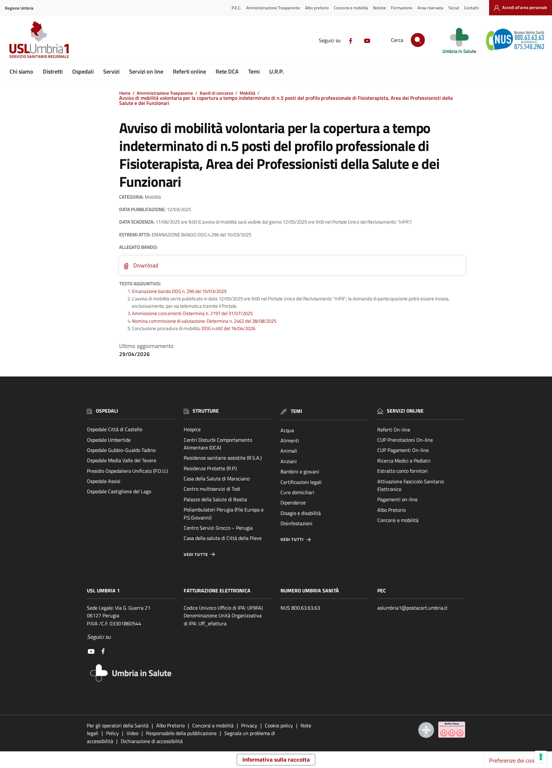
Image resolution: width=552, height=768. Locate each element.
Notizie (379, 7)
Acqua (287, 430)
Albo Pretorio (391, 510)
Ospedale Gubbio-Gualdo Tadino (121, 450)
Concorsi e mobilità (351, 7)
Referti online (189, 71)
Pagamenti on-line (397, 499)
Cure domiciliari (297, 492)
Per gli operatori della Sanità (118, 725)
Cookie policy (279, 725)
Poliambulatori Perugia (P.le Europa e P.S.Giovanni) (224, 513)
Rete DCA (227, 71)
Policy (112, 733)
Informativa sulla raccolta (276, 759)
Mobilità (247, 93)
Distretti (53, 71)
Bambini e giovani (299, 471)
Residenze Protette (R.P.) (210, 468)
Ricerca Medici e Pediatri (404, 460)
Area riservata (430, 7)
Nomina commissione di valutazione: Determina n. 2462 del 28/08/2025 (204, 321)
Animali (288, 451)
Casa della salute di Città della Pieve (223, 538)
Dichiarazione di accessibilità (152, 741)
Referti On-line (393, 429)
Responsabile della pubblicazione (181, 733)
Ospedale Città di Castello (114, 429)
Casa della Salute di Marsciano (216, 478)
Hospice (192, 429)
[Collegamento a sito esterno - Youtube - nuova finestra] (367, 40)
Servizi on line (146, 71)
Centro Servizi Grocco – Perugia (218, 528)
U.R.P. (276, 71)
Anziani (288, 461)
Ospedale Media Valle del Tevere (121, 460)
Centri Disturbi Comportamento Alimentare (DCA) (218, 443)
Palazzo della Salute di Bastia (215, 499)
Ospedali (83, 71)
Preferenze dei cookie (515, 760)
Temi (254, 71)
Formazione (401, 7)
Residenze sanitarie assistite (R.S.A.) (223, 458)
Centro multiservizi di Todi (212, 489)
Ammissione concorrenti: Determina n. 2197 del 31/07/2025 (192, 313)
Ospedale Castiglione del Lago (119, 491)
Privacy (249, 725)
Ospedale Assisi (103, 481)
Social (453, 7)
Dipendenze (293, 502)
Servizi (111, 71)
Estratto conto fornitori (402, 471)
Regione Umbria (19, 8)
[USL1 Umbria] (39, 39)
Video (132, 733)
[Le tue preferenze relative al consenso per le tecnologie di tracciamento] (541, 757)
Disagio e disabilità (300, 513)
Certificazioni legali (301, 482)
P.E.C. (236, 7)
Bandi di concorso (216, 93)
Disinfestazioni (296, 523)
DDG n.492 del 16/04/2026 (228, 328)
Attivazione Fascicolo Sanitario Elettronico (410, 485)
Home (124, 93)
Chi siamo (21, 71)
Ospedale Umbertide (109, 440)
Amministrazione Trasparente (273, 7)
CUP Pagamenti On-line (403, 450)
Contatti (471, 7)
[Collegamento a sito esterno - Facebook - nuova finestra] (351, 40)
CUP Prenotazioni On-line (405, 440)
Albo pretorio (317, 7)
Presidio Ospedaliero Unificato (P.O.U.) (127, 471)
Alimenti (289, 440)
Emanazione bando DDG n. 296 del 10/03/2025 (179, 291)
